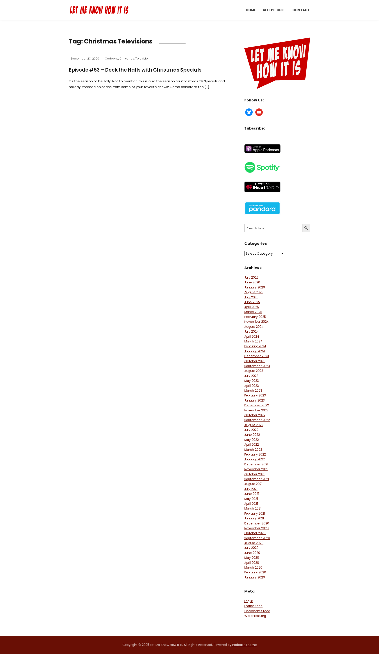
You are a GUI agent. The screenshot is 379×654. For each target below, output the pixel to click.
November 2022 (256, 410)
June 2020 (252, 553)
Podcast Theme (244, 645)
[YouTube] (259, 112)
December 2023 (256, 356)
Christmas (127, 58)
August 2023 (253, 371)
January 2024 (254, 351)
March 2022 (253, 449)
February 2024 (255, 346)
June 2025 (252, 302)
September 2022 (257, 420)
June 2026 (252, 282)
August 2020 (253, 543)
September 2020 (257, 538)
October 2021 (254, 474)
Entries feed (253, 606)
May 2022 (251, 440)
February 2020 (255, 572)
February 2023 (255, 395)
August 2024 (254, 326)
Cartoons (111, 58)
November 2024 (256, 321)
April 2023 (251, 386)
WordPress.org (255, 616)
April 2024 (251, 336)
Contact (301, 10)
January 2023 (254, 400)
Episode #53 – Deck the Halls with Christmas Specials (135, 70)
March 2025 (253, 312)
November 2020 (256, 528)
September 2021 (256, 479)
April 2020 (251, 562)
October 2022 (254, 415)
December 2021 (256, 464)
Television (142, 58)
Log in (248, 601)
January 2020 (254, 577)
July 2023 (251, 376)
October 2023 (254, 361)
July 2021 (250, 489)
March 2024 (253, 341)
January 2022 (254, 459)
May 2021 (251, 499)
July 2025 (251, 297)
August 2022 (253, 425)
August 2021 (253, 484)
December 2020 (256, 523)
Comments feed (257, 611)
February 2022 (255, 454)
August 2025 (253, 292)
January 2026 (254, 287)
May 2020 (251, 557)
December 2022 (256, 405)
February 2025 (255, 317)
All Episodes (274, 10)
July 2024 (251, 331)
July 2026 (251, 277)
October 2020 (255, 533)
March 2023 (253, 390)
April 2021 (251, 503)
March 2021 (252, 508)
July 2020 (251, 548)
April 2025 (251, 307)
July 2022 (251, 430)
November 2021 (256, 469)
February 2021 (254, 513)
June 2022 (252, 434)
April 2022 (251, 444)
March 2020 (253, 567)
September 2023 (257, 366)
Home (251, 10)
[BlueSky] (249, 112)
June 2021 (251, 494)
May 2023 (251, 380)
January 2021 (254, 518)
